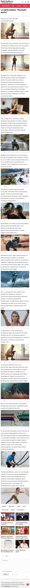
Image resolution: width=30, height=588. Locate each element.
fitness (18, 506)
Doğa (13, 5)
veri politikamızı (6, 586)
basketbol (4, 506)
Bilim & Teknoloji (5, 5)
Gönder (6, 574)
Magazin (25, 5)
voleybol (12, 509)
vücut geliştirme (20, 509)
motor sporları (5, 509)
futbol (24, 506)
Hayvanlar (19, 5)
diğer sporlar (12, 506)
